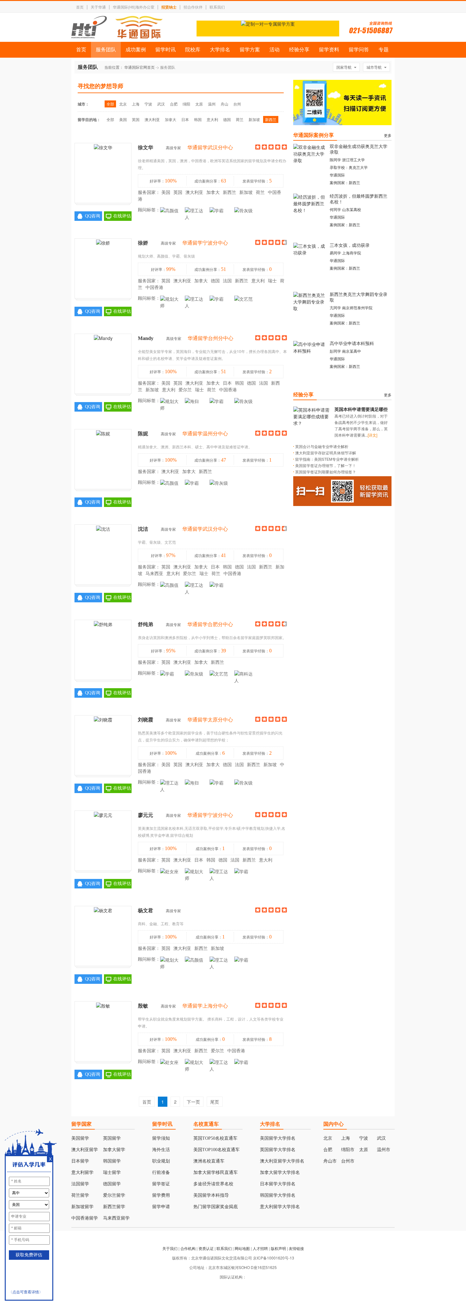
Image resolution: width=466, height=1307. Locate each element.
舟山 (224, 103)
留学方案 (250, 49)
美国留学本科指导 (211, 1195)
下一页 (193, 1102)
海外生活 (161, 1149)
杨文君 (145, 910)
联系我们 (217, 7)
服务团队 (106, 49)
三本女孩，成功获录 (350, 245)
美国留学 (80, 1138)
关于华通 (98, 7)
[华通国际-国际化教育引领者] (117, 27)
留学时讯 (165, 49)
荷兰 (239, 119)
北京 (123, 103)
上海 (135, 103)
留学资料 (329, 49)
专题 (384, 49)
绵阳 (186, 103)
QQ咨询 (92, 216)
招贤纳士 (169, 7)
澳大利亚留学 (84, 1149)
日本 (185, 119)
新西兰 (270, 119)
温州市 (383, 1149)
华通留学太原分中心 (210, 719)
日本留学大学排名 (277, 1184)
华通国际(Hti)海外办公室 (133, 7)
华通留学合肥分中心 (210, 624)
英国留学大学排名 (277, 1149)
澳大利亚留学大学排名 (282, 1161)
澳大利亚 (152, 119)
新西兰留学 (114, 1206)
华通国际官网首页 (139, 67)
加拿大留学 (114, 1149)
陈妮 (143, 433)
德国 (227, 119)
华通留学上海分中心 (205, 1006)
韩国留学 (112, 1161)
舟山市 (330, 1161)
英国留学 (112, 1138)
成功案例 (136, 49)
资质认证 (206, 1248)
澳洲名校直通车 (208, 1161)
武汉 (161, 103)
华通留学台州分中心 (210, 338)
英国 (135, 119)
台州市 (347, 1161)
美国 (123, 119)
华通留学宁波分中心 (205, 243)
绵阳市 (347, 1149)
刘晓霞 (145, 719)
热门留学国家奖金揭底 (215, 1206)
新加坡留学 (82, 1206)
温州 (212, 103)
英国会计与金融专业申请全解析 (321, 446)
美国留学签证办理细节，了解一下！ (325, 465)
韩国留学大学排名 (277, 1195)
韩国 (198, 119)
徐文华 (145, 147)
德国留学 (112, 1184)
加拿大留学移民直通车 (215, 1172)
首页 (80, 7)
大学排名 (220, 49)
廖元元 (145, 815)
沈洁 (143, 529)
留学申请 (161, 1206)
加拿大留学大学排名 (280, 1172)
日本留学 (80, 1161)
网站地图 (242, 1248)
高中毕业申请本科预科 (352, 343)
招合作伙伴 (193, 7)
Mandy (145, 338)
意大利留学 (82, 1172)
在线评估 (122, 216)
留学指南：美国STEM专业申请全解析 (327, 459)
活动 (274, 49)
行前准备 (161, 1172)
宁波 (148, 103)
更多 (388, 135)
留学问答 (359, 49)
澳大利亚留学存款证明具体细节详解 (325, 452)
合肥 (174, 103)
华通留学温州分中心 (205, 433)
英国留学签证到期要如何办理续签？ (325, 471)
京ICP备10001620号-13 (273, 1257)
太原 (199, 103)
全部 (110, 103)
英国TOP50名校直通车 (215, 1138)
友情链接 (296, 1248)
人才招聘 (260, 1248)
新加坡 (254, 119)
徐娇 (143, 243)
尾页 (214, 1102)
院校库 (192, 49)
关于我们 (170, 1248)
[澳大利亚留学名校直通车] (268, 34)
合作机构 (188, 1248)
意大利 (212, 119)
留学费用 (161, 1195)
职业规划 (161, 1161)
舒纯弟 (145, 624)
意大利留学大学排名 (280, 1206)
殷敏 (143, 1006)
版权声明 (278, 1248)
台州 (237, 103)
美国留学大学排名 (277, 1138)
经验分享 (299, 49)
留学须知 (161, 1138)
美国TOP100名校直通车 (216, 1149)
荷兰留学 (80, 1195)
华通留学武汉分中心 (210, 147)
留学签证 (161, 1184)
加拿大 (170, 119)
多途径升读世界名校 (213, 1184)
